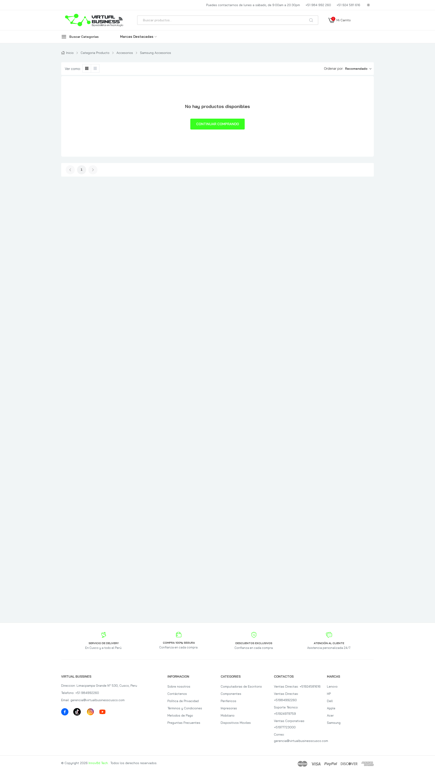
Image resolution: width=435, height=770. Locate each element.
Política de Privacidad (183, 701)
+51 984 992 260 (318, 5)
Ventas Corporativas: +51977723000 (289, 724)
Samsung (334, 723)
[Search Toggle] (331, 32)
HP (329, 694)
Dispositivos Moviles (236, 723)
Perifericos (228, 701)
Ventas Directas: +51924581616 (297, 686)
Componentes (231, 694)
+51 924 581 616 (348, 5)
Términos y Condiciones (184, 708)
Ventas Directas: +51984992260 (286, 697)
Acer (330, 715)
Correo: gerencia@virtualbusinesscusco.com (297, 737)
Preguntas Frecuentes (183, 723)
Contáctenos (177, 694)
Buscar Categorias (84, 37)
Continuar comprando (217, 124)
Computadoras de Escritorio (241, 686)
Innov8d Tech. (99, 763)
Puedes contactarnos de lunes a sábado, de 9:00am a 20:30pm (253, 5)
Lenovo (332, 686)
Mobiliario (227, 715)
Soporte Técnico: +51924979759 (286, 710)
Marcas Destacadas (136, 36)
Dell (330, 701)
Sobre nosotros (178, 686)
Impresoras (229, 708)
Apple (331, 708)
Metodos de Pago (180, 715)
